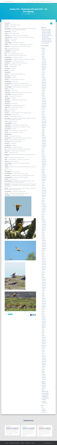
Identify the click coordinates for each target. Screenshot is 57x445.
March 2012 (43, 316)
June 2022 (43, 130)
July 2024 (43, 90)
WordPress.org (44, 412)
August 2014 (43, 269)
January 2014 (43, 280)
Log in (42, 407)
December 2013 (44, 282)
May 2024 (43, 93)
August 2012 (43, 308)
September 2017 (44, 209)
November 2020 (44, 161)
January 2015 (43, 261)
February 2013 (44, 298)
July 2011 (43, 329)
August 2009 (43, 366)
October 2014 (43, 266)
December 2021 (44, 140)
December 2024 (44, 82)
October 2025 (43, 66)
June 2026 (43, 53)
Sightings (33, 1)
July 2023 (43, 109)
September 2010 (44, 345)
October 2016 (43, 227)
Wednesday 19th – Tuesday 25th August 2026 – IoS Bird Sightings (12, 428)
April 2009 (43, 372)
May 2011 (43, 332)
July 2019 (43, 182)
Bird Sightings (44, 385)
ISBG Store (43, 390)
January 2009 (43, 377)
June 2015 (43, 253)
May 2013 (43, 293)
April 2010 (43, 353)
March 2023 (43, 116)
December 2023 (44, 101)
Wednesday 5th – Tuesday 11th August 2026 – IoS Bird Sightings (45, 428)
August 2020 (43, 166)
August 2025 (43, 69)
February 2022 (44, 137)
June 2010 (43, 350)
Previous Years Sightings (45, 393)
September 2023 (44, 106)
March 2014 (43, 277)
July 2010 (43, 348)
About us (28, 1)
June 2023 (43, 111)
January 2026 (43, 61)
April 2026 (43, 56)
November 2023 (44, 103)
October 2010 (43, 343)
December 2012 (44, 301)
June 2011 (43, 330)
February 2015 (44, 259)
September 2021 (44, 145)
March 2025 (43, 77)
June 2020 (43, 169)
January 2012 (43, 319)
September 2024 (44, 87)
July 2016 (43, 232)
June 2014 (43, 272)
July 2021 (43, 148)
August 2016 (43, 230)
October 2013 (43, 285)
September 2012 (44, 306)
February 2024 (44, 98)
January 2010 (43, 358)
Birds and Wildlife (42, 1)
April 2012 (43, 314)
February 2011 (44, 337)
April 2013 (43, 295)
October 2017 (43, 208)
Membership (37, 1)
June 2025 (43, 72)
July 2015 (43, 251)
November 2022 (44, 122)
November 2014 (44, 264)
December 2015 (44, 243)
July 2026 (43, 51)
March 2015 (43, 258)
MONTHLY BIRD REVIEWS (45, 391)
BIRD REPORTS (44, 383)
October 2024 (43, 85)
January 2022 (43, 138)
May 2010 (43, 351)
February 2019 (44, 188)
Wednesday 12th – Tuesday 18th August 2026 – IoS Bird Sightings (28, 428)
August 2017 (43, 211)
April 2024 (43, 95)
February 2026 (44, 59)
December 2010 (44, 340)
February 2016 (44, 240)
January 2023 (43, 119)
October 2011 (43, 324)
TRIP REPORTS (44, 399)
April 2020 (43, 172)
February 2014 (44, 279)
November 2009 (44, 361)
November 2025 (44, 64)
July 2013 (43, 290)
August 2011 (43, 327)
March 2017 (43, 219)
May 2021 (43, 151)
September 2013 (44, 287)
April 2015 (43, 256)
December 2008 (44, 379)
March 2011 (43, 335)
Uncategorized (44, 401)
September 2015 (44, 248)
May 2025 (43, 74)
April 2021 (43, 153)
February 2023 (44, 117)
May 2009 (43, 371)
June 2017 (43, 214)
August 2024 (43, 88)
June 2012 (43, 311)
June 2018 (43, 198)
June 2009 (43, 369)
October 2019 (43, 177)
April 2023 (43, 114)
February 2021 (44, 156)
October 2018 (43, 193)
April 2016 (43, 237)
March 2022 (43, 135)
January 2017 (43, 222)
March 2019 (43, 187)
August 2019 (43, 180)
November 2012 (44, 303)
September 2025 (44, 67)
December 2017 (44, 206)
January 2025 (43, 80)
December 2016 (44, 224)
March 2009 (43, 374)
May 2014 (43, 274)
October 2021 (43, 143)
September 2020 (44, 164)
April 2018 (43, 201)
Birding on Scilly (49, 1)
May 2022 (43, 132)
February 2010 (44, 356)
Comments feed (44, 410)
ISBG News (43, 388)
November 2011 (44, 322)
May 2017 (43, 216)
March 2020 (43, 174)
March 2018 (43, 203)
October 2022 (43, 124)
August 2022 (43, 127)
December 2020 (44, 159)
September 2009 (44, 364)
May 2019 (43, 185)
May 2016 (43, 235)
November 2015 (44, 245)
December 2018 (44, 190)
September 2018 (44, 195)
